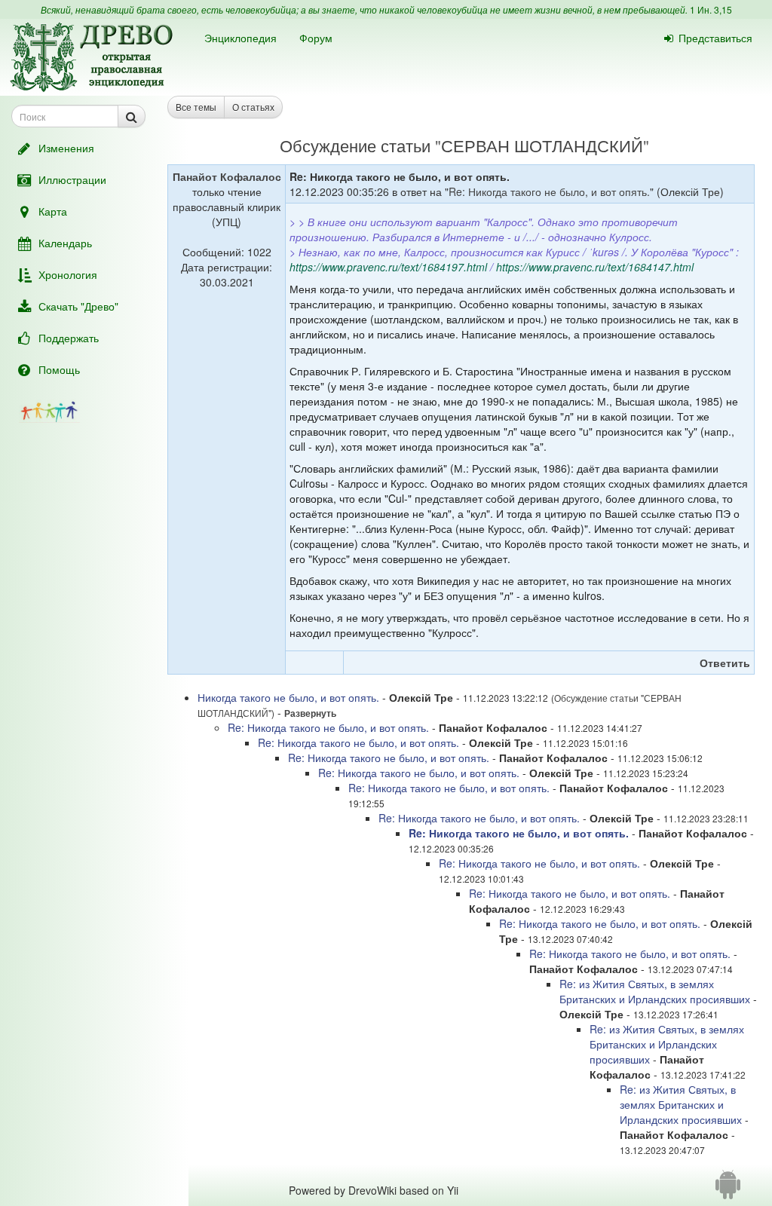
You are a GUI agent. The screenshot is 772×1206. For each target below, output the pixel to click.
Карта (52, 211)
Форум (315, 37)
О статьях (253, 106)
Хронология (67, 274)
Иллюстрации (72, 179)
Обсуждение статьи (355, 145)
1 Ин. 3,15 (711, 9)
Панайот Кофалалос (227, 176)
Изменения (66, 147)
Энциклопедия (240, 37)
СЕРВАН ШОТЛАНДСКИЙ (542, 145)
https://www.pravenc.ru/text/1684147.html (595, 266)
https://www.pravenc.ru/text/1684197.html (388, 266)
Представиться (715, 37)
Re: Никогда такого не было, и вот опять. (549, 191)
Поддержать (68, 337)
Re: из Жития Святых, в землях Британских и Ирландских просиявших (654, 991)
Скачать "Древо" (78, 306)
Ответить (725, 662)
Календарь (65, 242)
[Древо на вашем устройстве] (727, 1190)
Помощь (59, 369)
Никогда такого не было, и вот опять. (288, 697)
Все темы (196, 106)
